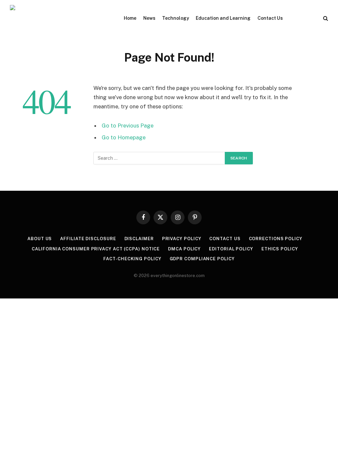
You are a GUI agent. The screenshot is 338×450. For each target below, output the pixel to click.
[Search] (325, 18)
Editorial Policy (231, 248)
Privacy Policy (181, 238)
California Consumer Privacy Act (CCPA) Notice (96, 248)
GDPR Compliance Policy (202, 258)
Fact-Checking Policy (132, 258)
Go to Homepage (124, 137)
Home (130, 18)
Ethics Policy (279, 248)
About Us (39, 238)
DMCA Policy (184, 248)
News (149, 18)
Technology (175, 18)
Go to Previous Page (127, 125)
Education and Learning (223, 18)
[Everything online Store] (59, 18)
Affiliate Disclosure (88, 238)
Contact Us (270, 18)
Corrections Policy (275, 238)
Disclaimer (139, 238)
